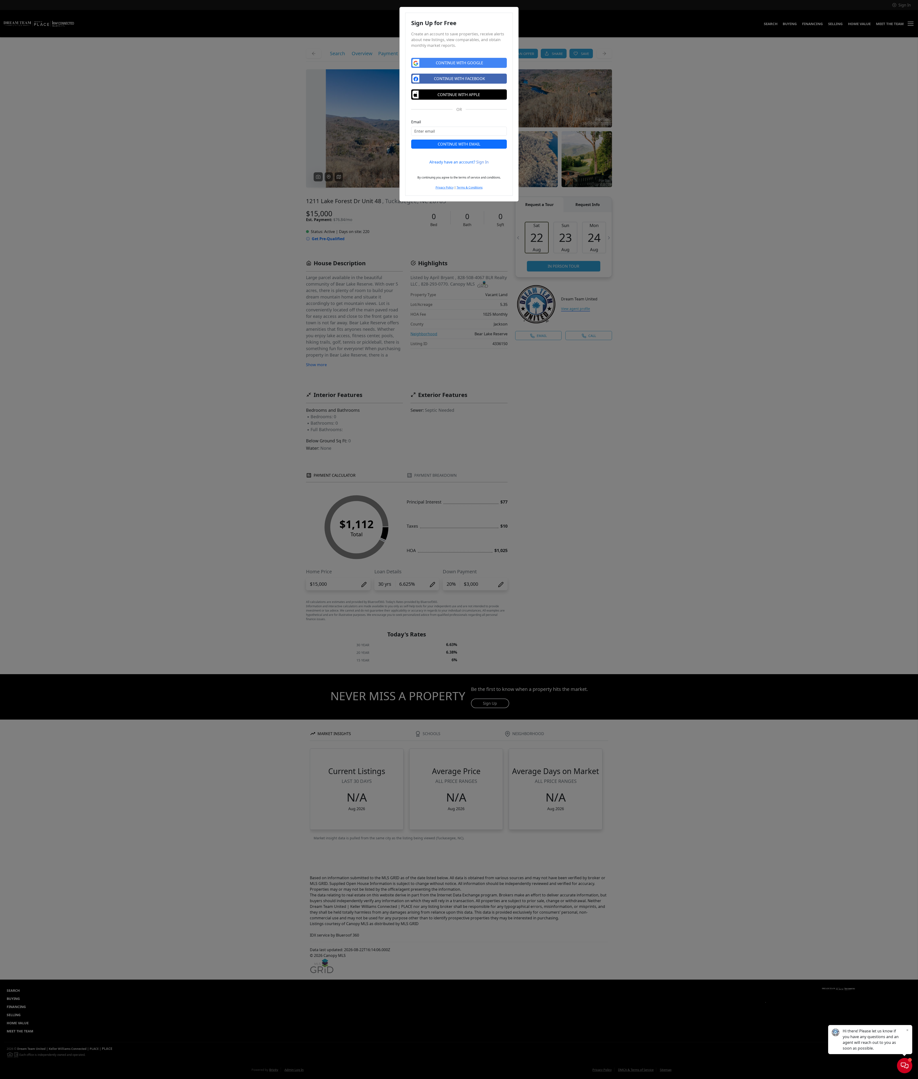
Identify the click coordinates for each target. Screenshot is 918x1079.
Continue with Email (459, 144)
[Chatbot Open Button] (904, 1065)
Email (416, 122)
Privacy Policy (445, 187)
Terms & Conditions (470, 187)
